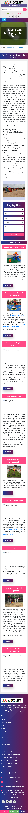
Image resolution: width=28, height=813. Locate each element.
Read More (8, 285)
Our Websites (6, 741)
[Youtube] (18, 16)
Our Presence (6, 744)
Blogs (3, 728)
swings (5, 534)
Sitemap (4, 734)
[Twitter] (12, 16)
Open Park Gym (8, 533)
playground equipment (17, 315)
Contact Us (5, 738)
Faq (3, 747)
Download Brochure (14, 5)
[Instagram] (15, 16)
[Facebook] (9, 16)
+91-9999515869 (15, 13)
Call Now (5, 811)
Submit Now (14, 234)
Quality (4, 731)
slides (10, 279)
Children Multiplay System (9, 763)
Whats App (14, 811)
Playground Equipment (8, 751)
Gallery (4, 725)
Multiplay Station (7, 766)
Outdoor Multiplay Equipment (16, 441)
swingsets (6, 279)
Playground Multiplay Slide (9, 760)
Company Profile (6, 722)
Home (3, 47)
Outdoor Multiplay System (9, 757)
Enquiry (24, 811)
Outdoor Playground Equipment (11, 754)
